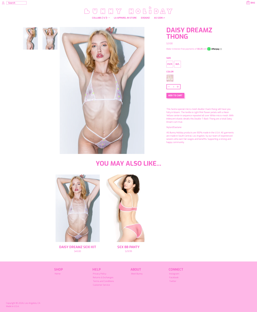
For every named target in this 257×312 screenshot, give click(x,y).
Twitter (172, 281)
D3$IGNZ (145, 17)
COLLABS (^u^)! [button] (100, 17)
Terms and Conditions (103, 281)
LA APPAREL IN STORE (125, 17)
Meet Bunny (137, 273)
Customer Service (101, 285)
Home (58, 273)
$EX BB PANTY (128, 247)
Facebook (174, 277)
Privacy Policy (99, 273)
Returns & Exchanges (103, 277)
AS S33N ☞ (159, 17)
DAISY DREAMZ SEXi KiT (77, 247)
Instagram (174, 273)
